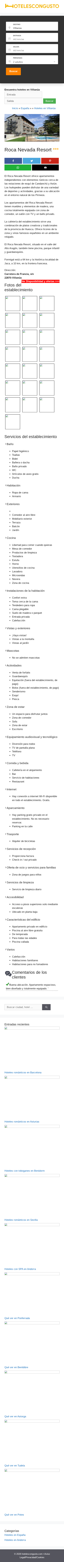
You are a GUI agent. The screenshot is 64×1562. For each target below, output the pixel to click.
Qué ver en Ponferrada (17, 1318)
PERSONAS (17, 58)
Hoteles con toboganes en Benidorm (24, 1170)
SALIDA (16, 47)
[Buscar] (46, 1007)
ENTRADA (17, 35)
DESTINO (16, 24)
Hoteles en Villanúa (45, 108)
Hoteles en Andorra (15, 1540)
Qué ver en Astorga (15, 1416)
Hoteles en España (14, 1535)
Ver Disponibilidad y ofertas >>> (40, 281)
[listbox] (34, 62)
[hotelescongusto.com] (32, 8)
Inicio (15, 108)
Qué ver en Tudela (14, 1465)
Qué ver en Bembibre (16, 1367)
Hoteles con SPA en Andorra (20, 1269)
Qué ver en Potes (14, 1514)
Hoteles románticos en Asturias (21, 1121)
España (25, 108)
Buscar (13, 71)
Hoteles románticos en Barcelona (22, 1072)
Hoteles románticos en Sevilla (21, 1220)
